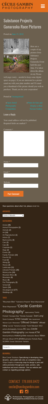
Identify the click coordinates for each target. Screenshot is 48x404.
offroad (11, 339)
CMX (26, 332)
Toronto (12, 341)
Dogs (4, 250)
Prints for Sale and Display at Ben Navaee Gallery (35, 105)
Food (4, 260)
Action (5, 225)
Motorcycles (7, 272)
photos (22, 339)
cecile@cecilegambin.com (24, 386)
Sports (5, 287)
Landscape (7, 267)
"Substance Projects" (23, 302)
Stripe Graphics (8, 362)
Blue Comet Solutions (11, 357)
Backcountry (7, 240)
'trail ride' (10, 326)
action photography (10, 329)
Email (7, 172)
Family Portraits (8, 255)
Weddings (6, 292)
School (5, 285)
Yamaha (26, 341)
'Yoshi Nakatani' (32, 326)
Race (40, 339)
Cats (4, 245)
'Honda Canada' (26, 316)
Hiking (5, 262)
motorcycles (20, 335)
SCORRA (6, 341)
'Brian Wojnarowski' (37, 302)
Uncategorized (17, 96)
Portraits (35, 339)
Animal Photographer (10, 227)
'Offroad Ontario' (29, 322)
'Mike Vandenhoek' (34, 319)
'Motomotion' (16, 322)
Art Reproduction (9, 235)
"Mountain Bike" (9, 302)
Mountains (6, 277)
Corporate (6, 247)
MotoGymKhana (8, 336)
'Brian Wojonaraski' (10, 307)
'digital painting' (29, 312)
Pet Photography (9, 282)
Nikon (42, 335)
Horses (5, 265)
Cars (4, 242)
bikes (28, 329)
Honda (31, 332)
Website (7, 182)
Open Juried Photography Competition (11, 105)
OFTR (16, 339)
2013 (40, 326)
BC (24, 329)
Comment (8, 129)
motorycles (30, 336)
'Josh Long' (38, 316)
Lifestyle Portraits (9, 270)
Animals (6, 230)
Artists (5, 237)
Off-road (5, 339)
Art (4, 232)
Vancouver (18, 341)
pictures (28, 339)
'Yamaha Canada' (20, 326)
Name (7, 161)
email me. (36, 206)
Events (5, 252)
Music (5, 280)
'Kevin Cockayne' (8, 319)
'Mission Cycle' (7, 322)
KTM (37, 332)
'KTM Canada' (21, 319)
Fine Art (5, 257)
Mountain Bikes (8, 275)
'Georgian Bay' (14, 316)
